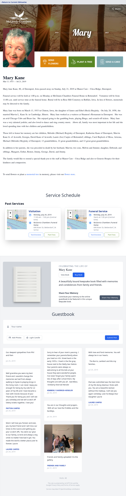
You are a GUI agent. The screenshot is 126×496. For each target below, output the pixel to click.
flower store (69, 174)
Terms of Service (69, 485)
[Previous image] (46, 438)
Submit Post (112, 337)
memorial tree (32, 174)
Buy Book (78, 275)
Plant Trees (51, 235)
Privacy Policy (56, 485)
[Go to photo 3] (64, 451)
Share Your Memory (110, 297)
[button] (16, 216)
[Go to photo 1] (61, 451)
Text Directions (36, 235)
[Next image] (79, 438)
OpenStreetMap (65, 489)
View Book (65, 275)
